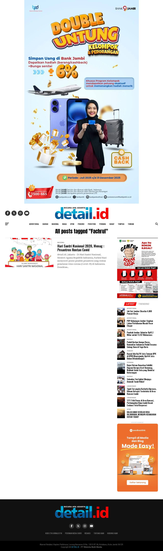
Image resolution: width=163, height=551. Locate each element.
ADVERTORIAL (34, 224)
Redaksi (88, 533)
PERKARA (102, 224)
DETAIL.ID (75, 547)
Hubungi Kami (112, 533)
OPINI (72, 224)
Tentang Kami (99, 533)
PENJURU (81, 224)
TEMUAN (131, 224)
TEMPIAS (121, 224)
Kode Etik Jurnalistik (53, 533)
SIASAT (111, 224)
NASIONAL (55, 224)
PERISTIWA (92, 224)
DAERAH (45, 224)
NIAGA (64, 224)
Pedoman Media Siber (73, 533)
